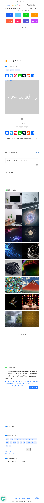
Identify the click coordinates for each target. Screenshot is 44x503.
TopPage (17, 498)
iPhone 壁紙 (35, 498)
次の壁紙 (33, 387)
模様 (11, 439)
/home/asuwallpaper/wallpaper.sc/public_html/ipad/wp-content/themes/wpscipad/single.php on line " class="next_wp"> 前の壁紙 (21, 384)
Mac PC (34, 21)
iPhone (10, 21)
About (23, 498)
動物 (14, 442)
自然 (7, 442)
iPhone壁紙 (8, 451)
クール (34, 14)
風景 (26, 14)
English (24, 1)
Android (18, 21)
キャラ (28, 442)
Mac (7, 70)
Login (36, 153)
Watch (27, 21)
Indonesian (30, 1)
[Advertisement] (22, 41)
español (36, 1)
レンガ (17, 70)
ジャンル (18, 14)
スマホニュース (9, 454)
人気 (9, 14)
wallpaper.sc (29, 501)
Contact (28, 498)
